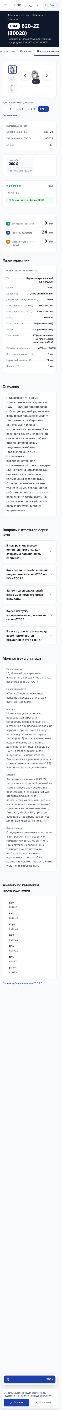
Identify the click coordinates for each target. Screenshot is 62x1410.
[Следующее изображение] (47, 76)
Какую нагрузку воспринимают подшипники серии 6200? (26, 615)
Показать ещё (10, 115)
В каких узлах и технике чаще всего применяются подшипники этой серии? (26, 635)
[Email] (37, 5)
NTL (20, 110)
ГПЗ (32, 110)
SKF (15, 25)
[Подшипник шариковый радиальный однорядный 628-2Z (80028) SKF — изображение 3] (12, 88)
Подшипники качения (18, 15)
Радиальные (14, 19)
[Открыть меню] (6, 5)
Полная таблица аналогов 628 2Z (22, 983)
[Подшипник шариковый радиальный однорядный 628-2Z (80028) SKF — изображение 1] (12, 69)
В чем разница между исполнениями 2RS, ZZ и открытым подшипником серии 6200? (24, 552)
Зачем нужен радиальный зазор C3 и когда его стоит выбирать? (24, 595)
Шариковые (38, 15)
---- (8, 110)
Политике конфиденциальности (36, 1395)
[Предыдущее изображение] (25, 76)
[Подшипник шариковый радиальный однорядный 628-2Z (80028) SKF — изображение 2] (12, 79)
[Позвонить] (31, 5)
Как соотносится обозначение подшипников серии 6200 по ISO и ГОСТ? (27, 574)
